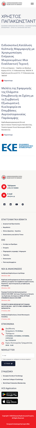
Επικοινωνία (7, 258)
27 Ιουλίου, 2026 (5, 310)
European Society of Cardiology (13, 376)
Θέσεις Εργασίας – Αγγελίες (12, 231)
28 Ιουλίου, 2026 (5, 275)
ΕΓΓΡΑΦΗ (7, 363)
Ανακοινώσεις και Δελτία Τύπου (13, 234)
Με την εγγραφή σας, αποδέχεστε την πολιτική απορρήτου (17, 359)
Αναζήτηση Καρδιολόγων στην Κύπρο (13, 273)
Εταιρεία (6, 248)
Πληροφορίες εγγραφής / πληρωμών (14, 251)
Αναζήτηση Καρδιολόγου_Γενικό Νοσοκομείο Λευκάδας (15, 315)
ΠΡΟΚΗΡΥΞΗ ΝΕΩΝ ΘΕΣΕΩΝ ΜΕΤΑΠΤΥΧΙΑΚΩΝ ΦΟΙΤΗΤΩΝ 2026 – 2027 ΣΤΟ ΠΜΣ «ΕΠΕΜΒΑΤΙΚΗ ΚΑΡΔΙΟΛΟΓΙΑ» (16, 306)
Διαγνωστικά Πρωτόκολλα (11, 224)
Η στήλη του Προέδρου (10, 244)
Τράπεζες (6, 255)
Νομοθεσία (6, 227)
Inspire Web (25, 424)
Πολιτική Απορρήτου (9, 262)
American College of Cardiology (13, 379)
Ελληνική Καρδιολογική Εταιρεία (23, 416)
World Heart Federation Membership (14, 383)
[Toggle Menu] (32, 4)
